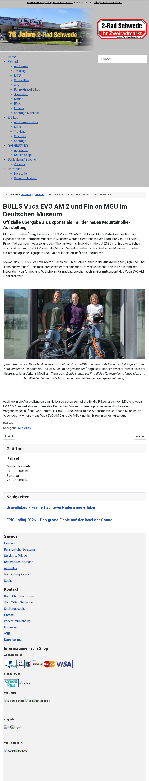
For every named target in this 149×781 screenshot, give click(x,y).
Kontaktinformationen (19, 596)
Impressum (11, 627)
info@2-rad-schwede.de (108, 2)
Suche (8, 580)
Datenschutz (13, 640)
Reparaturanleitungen (18, 562)
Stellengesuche (15, 608)
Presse (9, 615)
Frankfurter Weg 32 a (39, 2)
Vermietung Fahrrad (17, 574)
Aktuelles (24, 428)
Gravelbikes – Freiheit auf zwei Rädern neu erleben (51, 507)
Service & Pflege (15, 556)
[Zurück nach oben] (144, 776)
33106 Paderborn (63, 2)
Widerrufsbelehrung (17, 621)
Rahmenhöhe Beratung (19, 549)
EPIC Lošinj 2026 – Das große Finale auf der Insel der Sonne (59, 520)
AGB (7, 633)
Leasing (9, 543)
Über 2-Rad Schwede (18, 602)
